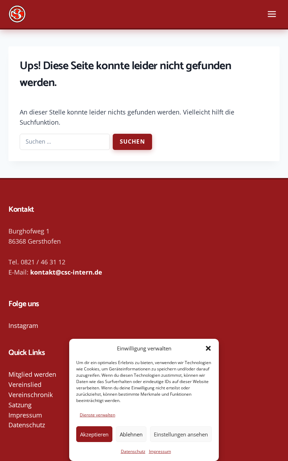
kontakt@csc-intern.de (66, 272)
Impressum (160, 451)
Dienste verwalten (97, 415)
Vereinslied (24, 384)
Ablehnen (131, 434)
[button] (208, 348)
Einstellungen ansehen (181, 434)
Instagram (23, 325)
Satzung (20, 405)
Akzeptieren (94, 434)
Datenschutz (133, 451)
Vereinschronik (30, 394)
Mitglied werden (32, 374)
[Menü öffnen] (272, 14)
